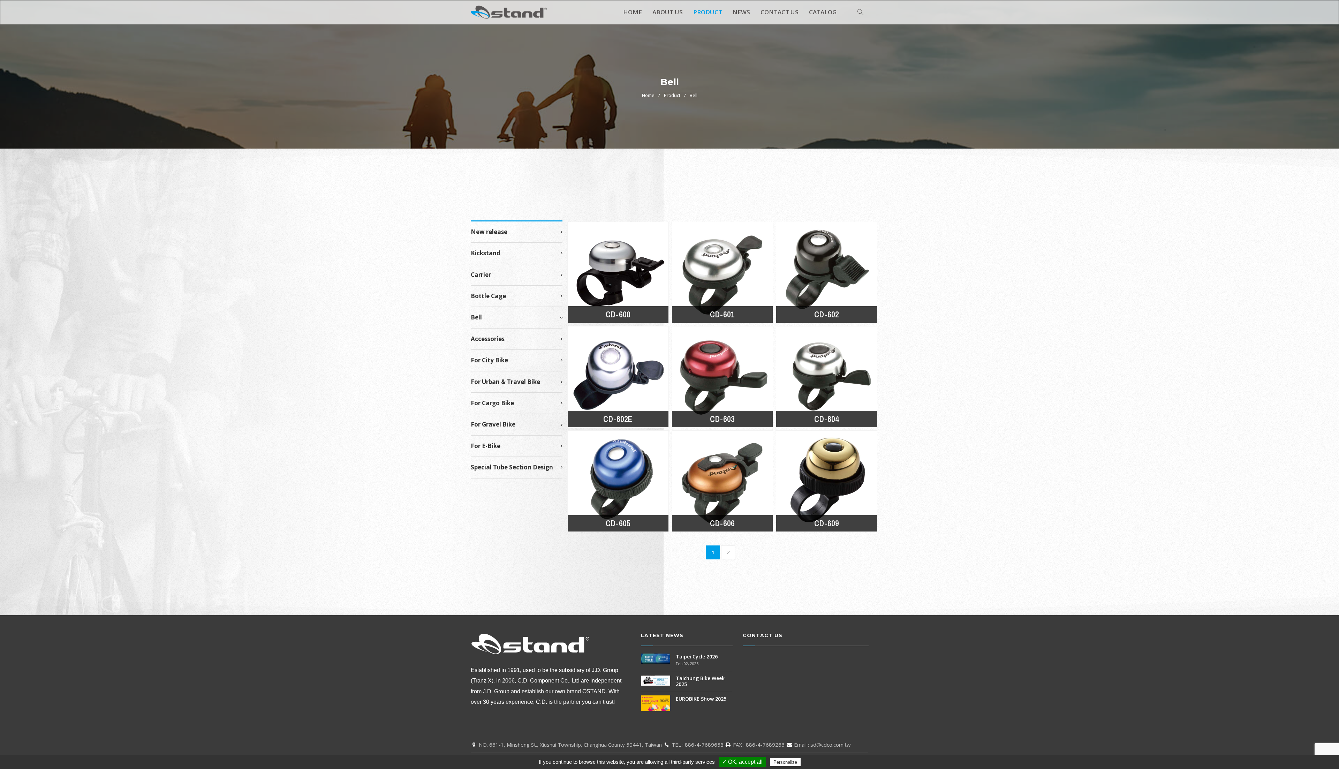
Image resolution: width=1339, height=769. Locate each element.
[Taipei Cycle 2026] (656, 658)
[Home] (509, 10)
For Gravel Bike (493, 424)
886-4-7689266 (765, 744)
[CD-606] (722, 481)
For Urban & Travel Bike (505, 381)
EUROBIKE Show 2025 (701, 698)
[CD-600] (618, 272)
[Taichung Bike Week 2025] (656, 679)
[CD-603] (722, 376)
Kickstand (485, 253)
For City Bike (489, 360)
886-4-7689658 (704, 744)
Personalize (785, 762)
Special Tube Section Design (512, 467)
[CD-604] (826, 376)
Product (707, 12)
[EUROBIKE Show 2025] (656, 702)
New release (489, 231)
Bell (693, 95)
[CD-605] (618, 481)
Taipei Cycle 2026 (697, 656)
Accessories (488, 339)
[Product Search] (860, 12)
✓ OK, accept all (742, 762)
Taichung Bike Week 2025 (700, 681)
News (741, 12)
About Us (667, 12)
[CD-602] (826, 272)
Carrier (481, 274)
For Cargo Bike (492, 403)
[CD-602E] (618, 376)
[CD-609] (826, 481)
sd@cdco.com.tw (830, 744)
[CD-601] (722, 272)
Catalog (823, 12)
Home (632, 12)
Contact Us (780, 12)
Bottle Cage (488, 296)
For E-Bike (485, 446)
